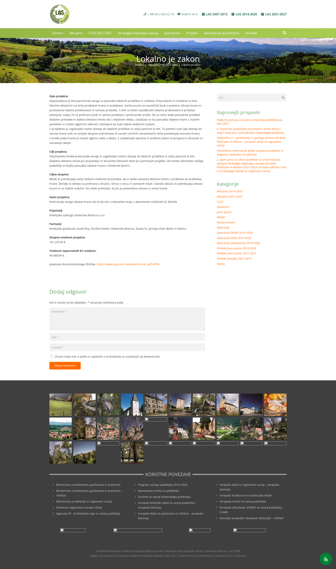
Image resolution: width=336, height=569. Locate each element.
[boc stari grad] (180, 452)
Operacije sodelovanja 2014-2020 (238, 243)
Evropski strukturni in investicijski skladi (246, 495)
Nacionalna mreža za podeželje (158, 491)
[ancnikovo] (60, 405)
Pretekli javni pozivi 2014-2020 (236, 248)
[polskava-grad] (84, 429)
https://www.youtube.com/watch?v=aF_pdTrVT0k (128, 264)
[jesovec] (228, 405)
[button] (284, 33)
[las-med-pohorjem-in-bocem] (59, 14)
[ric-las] (204, 452)
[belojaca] (108, 405)
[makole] (251, 405)
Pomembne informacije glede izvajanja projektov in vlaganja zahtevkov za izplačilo (250, 152)
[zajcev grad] (60, 452)
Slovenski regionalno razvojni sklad (79, 507)
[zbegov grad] (84, 452)
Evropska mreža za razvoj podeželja (243, 501)
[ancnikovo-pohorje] (84, 405)
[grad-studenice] (251, 452)
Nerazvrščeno (226, 222)
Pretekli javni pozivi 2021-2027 (236, 253)
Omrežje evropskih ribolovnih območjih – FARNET (252, 518)
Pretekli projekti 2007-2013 (234, 258)
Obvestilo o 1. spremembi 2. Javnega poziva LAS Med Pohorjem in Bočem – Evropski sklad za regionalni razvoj (251, 141)
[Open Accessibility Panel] (326, 559)
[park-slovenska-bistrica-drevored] (132, 452)
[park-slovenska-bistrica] (108, 452)
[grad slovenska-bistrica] (156, 452)
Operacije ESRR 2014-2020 (234, 238)
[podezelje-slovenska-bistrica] (275, 452)
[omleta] (275, 405)
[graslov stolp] (180, 405)
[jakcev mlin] (204, 405)
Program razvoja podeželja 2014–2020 (162, 485)
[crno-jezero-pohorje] (228, 452)
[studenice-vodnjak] (275, 429)
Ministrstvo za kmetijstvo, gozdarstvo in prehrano (88, 485)
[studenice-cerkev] (251, 429)
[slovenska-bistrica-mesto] (108, 429)
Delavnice (223, 207)
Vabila (221, 264)
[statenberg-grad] (180, 429)
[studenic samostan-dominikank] (204, 429)
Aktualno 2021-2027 (229, 196)
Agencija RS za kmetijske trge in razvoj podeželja (88, 513)
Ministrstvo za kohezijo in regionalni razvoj (84, 501)
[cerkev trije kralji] (132, 405)
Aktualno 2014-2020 (229, 191)
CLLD (220, 202)
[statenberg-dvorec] (156, 429)
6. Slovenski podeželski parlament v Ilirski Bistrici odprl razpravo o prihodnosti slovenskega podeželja (250, 131)
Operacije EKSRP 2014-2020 (235, 233)
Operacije (223, 227)
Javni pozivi (224, 212)
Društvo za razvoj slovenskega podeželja (164, 497)
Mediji (221, 217)
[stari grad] (132, 429)
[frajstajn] (156, 405)
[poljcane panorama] (60, 429)
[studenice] (228, 429)
